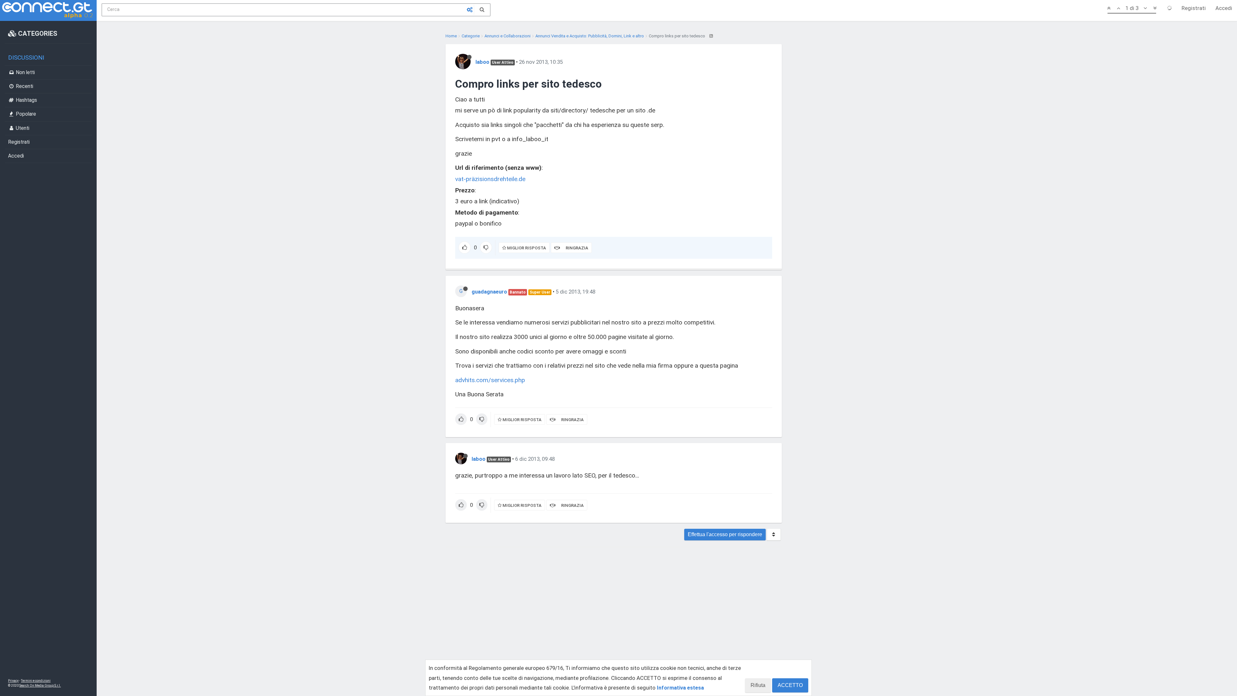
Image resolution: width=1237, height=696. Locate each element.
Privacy (13, 680)
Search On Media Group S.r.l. (40, 685)
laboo (482, 62)
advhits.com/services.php (490, 380)
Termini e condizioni (36, 680)
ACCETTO (790, 685)
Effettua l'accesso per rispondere (725, 534)
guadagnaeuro (489, 291)
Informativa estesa (680, 687)
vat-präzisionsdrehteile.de (490, 179)
